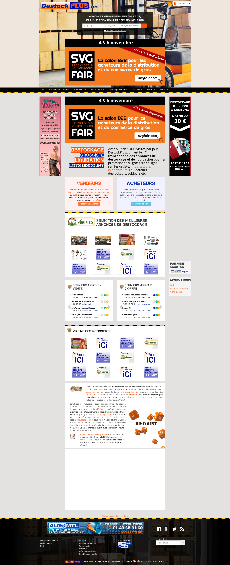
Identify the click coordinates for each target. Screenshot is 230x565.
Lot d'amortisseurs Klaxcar (82, 308)
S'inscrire (83, 548)
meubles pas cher (85, 420)
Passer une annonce (89, 203)
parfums (102, 397)
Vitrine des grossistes (92, 331)
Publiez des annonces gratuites (94, 434)
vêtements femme (94, 392)
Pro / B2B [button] (136, 89)
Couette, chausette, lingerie (135, 294)
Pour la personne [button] (117, 89)
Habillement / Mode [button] (58, 89)
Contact (82, 540)
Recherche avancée (116, 30)
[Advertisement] (115, 479)
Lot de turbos (76, 294)
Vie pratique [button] (97, 89)
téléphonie (100, 409)
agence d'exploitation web (109, 561)
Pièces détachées (90, 297)
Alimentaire (87, 304)
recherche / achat (128, 197)
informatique (121, 409)
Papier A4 (126, 308)
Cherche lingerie (129, 314)
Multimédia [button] (79, 89)
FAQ (172, 285)
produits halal (92, 394)
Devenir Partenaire (87, 543)
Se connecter (85, 546)
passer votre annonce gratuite (96, 192)
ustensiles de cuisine (109, 417)
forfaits (98, 200)
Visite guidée (176, 292)
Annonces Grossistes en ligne (115, 516)
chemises (125, 392)
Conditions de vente (88, 554)
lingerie (134, 392)
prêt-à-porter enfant (90, 417)
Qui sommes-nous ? (179, 288)
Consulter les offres (141, 203)
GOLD (75, 195)
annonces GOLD (87, 439)
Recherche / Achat (142, 297)
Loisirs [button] (150, 89)
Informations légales (88, 551)
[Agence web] (139, 561)
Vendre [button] (163, 89)
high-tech (144, 397)
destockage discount (105, 414)
